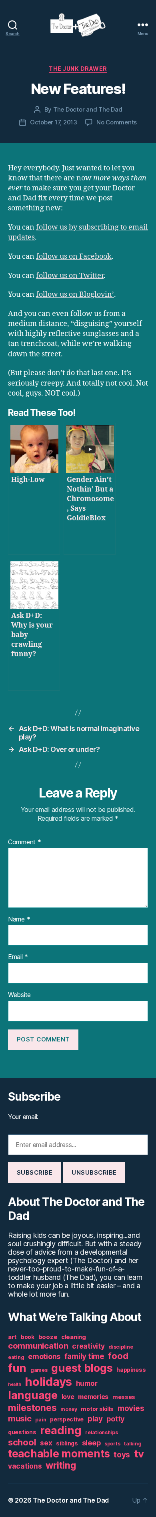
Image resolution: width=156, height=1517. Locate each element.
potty (115, 1419)
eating (16, 1357)
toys (122, 1454)
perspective (67, 1419)
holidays (48, 1382)
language (33, 1395)
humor (87, 1383)
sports (112, 1444)
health (14, 1384)
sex (46, 1443)
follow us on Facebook (74, 256)
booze (48, 1337)
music (20, 1418)
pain (40, 1420)
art (12, 1337)
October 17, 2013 (53, 122)
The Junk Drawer (78, 68)
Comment (24, 842)
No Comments (116, 122)
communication (38, 1346)
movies (131, 1408)
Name (19, 919)
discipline (120, 1347)
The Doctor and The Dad (87, 109)
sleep (91, 1443)
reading (60, 1430)
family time (84, 1356)
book (27, 1337)
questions (22, 1432)
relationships (101, 1432)
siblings (67, 1443)
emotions (44, 1356)
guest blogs (81, 1368)
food (118, 1356)
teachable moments (59, 1453)
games (39, 1370)
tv (139, 1453)
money (68, 1409)
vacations (25, 1466)
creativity (88, 1346)
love (68, 1397)
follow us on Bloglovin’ (75, 294)
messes (123, 1397)
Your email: (23, 1117)
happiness (131, 1370)
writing (61, 1465)
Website (19, 995)
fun (17, 1368)
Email (18, 957)
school (22, 1442)
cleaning (73, 1337)
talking (132, 1444)
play (95, 1418)
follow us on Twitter (70, 275)
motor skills (97, 1409)
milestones (32, 1407)
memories (93, 1397)
